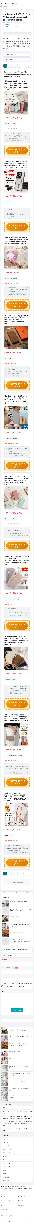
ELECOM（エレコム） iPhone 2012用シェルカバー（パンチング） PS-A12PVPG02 (20, 1037)
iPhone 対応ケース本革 (14, 1051)
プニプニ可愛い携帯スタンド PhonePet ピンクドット (20, 1067)
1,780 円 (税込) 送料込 (13, 593)
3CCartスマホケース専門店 (12, 599)
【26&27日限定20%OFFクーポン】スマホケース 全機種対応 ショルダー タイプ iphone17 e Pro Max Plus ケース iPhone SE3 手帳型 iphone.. (16, 240)
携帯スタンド (6, 1170)
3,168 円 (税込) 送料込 (13, 830)
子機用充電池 (6, 1166)
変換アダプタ (6, 1163)
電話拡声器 (6, 1180)
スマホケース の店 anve (11, 278)
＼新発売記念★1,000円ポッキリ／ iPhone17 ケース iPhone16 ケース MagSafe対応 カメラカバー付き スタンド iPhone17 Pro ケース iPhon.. (16, 164)
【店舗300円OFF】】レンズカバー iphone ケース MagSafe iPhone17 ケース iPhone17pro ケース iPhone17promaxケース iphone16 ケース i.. (17, 85)
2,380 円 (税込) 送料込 (13, 118)
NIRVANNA (8, 202)
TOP (9, 1186)
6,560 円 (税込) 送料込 (13, 352)
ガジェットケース (5, 1200)
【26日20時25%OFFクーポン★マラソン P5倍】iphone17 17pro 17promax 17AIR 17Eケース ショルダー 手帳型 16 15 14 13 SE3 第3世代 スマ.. (16, 560)
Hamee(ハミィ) (9, 835)
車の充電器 (6, 1177)
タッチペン (6, 1159)
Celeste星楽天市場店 (10, 123)
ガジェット (6, 1139)
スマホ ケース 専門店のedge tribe (13, 755)
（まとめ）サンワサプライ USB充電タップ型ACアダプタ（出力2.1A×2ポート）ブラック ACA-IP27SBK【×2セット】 (17, 1123)
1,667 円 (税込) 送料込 (13, 196)
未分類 (4, 1173)
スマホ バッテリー (7, 1149)
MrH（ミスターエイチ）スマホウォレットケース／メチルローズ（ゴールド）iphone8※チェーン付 (20, 941)
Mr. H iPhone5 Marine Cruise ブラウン (19, 932)
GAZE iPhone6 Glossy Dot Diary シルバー (19, 916)
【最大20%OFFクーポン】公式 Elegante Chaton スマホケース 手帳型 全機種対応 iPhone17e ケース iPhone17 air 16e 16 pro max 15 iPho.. (16, 480)
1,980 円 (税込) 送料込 (13, 673)
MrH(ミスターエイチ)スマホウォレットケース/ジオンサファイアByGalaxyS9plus (20, 1029)
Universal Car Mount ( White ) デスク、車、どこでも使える (20, 1074)
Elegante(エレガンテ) (10, 518)
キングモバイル (9, 358)
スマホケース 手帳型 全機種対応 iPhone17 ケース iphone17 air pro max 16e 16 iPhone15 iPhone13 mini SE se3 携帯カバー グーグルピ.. (16, 717)
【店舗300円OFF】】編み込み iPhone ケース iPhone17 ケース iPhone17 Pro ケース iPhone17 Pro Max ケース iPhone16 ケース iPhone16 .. (16, 640)
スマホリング (6, 1107)
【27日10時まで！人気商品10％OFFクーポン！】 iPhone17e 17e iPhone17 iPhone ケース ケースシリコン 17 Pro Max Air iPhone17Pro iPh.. (16, 400)
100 (28, 65)
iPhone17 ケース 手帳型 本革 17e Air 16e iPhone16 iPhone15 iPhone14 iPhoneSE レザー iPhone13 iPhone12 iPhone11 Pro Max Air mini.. (16, 319)
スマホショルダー (13, 1058)
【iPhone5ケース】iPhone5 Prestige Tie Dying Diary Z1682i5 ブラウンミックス (19, 925)
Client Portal (4, 1209)
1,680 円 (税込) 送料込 (13, 513)
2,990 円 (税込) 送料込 (13, 433)
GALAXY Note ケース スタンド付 (17, 1081)
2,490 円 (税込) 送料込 (13, 749)
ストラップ (6, 1146)
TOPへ (25, 1221)
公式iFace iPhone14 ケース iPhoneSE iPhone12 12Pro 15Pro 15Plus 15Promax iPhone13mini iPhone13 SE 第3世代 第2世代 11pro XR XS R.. (16, 797)
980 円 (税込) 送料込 (12, 272)
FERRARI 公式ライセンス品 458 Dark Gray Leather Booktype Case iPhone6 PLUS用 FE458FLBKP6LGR (25, 949)
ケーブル (5, 1142)
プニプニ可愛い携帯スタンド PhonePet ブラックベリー (20, 1096)
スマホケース (6, 24)
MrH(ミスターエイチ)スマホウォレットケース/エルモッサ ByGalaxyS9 (20, 910)
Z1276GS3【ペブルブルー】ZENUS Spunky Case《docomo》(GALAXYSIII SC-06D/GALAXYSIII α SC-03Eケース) (19, 1045)
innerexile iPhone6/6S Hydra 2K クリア (19, 901)
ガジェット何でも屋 (9, 4)
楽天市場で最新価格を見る (18, 150)
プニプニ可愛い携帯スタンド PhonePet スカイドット (20, 1089)
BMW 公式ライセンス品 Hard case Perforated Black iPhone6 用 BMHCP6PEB (9, 949)
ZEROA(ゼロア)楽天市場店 (11, 438)
